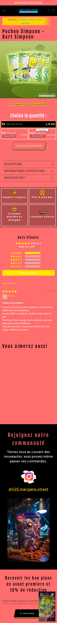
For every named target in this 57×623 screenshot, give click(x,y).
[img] (9, 291)
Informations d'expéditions (24, 171)
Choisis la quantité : (28, 115)
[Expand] (41, 594)
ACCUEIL (12, 20)
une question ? (15, 178)
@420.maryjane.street (28, 489)
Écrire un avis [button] (28, 272)
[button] (16, 253)
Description (13, 164)
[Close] (52, 594)
